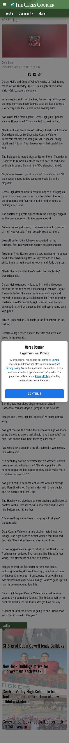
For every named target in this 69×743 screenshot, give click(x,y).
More (42, 13)
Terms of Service (50, 359)
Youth (9, 13)
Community (26, 13)
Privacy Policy (13, 368)
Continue (34, 393)
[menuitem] (44, 13)
